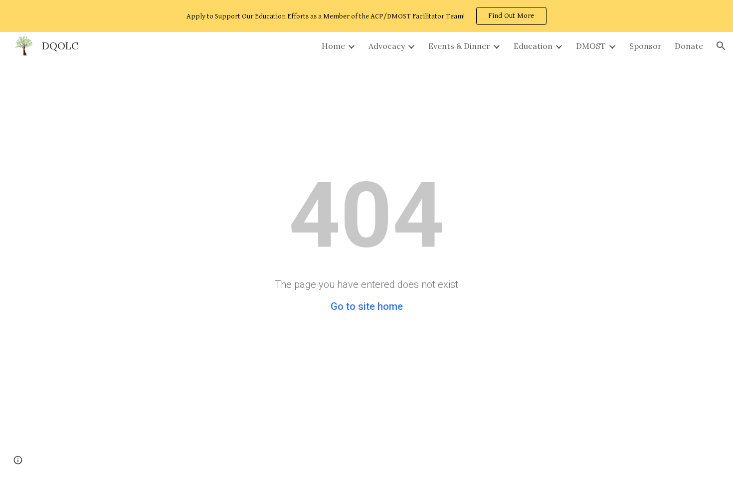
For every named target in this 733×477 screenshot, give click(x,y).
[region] (366, 16)
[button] (721, 46)
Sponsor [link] (645, 46)
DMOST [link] (591, 46)
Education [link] (533, 46)
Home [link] (333, 46)
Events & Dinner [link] (459, 46)
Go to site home (367, 306)
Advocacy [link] (386, 46)
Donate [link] (689, 46)
